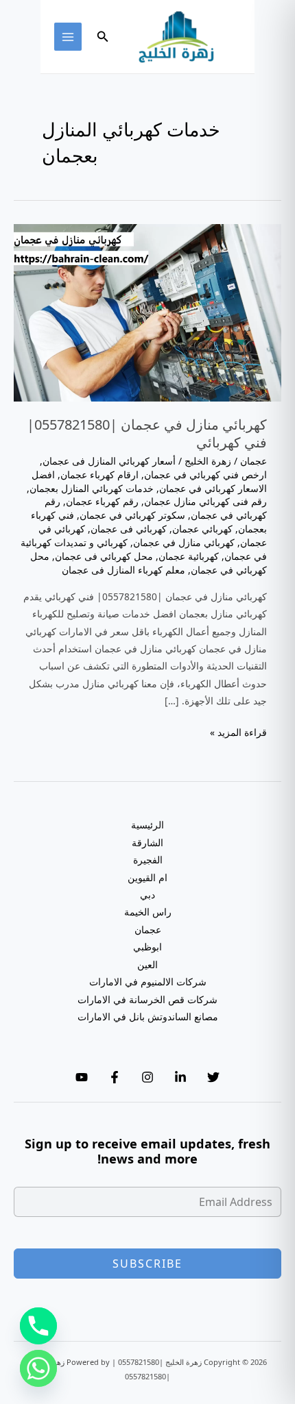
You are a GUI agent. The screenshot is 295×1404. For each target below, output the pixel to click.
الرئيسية (147, 824)
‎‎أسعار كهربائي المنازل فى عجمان (109, 460)
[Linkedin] (180, 1077)
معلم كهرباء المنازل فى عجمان (123, 569)
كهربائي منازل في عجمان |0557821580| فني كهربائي (147, 433)
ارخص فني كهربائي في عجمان (205, 474)
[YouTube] (81, 1077)
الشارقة (147, 842)
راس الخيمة (148, 911)
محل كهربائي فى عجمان (104, 556)
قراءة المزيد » (238, 733)
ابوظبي (147, 946)
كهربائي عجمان (202, 528)
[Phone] (38, 1325)
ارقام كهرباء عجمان (99, 474)
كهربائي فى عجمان (129, 528)
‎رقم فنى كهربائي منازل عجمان (205, 501)
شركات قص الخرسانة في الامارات (147, 999)
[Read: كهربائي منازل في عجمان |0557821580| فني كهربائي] (147, 311)
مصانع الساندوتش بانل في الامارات (148, 1016)
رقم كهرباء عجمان (102, 501)
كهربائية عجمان (188, 556)
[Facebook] (114, 1077)
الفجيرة (148, 859)
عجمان (253, 460)
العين (147, 964)
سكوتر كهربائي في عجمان (132, 514)
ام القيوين (147, 877)
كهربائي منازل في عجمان (184, 542)
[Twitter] (213, 1077)
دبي (147, 894)
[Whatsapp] (38, 1368)
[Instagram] (147, 1077)
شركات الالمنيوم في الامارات (147, 981)
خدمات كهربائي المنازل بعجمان (92, 488)
